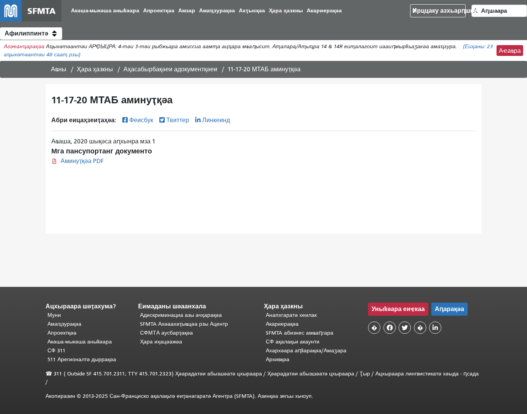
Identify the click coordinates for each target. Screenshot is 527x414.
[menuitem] (105, 11)
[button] (31, 33)
